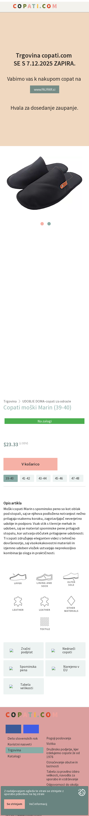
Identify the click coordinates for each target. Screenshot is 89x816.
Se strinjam (14, 804)
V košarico (31, 464)
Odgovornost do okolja (62, 784)
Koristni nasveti (20, 744)
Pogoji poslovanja (58, 738)
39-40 (10, 478)
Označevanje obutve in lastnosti (62, 764)
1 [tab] (42, 225)
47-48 (75, 478)
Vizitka (51, 744)
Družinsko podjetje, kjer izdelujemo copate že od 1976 (63, 753)
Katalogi (14, 756)
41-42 (26, 478)
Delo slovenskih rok (23, 738)
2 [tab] (49, 225)
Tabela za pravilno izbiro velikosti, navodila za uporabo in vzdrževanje (62, 775)
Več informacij (38, 804)
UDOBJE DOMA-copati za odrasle (46, 401)
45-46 (59, 478)
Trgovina (10, 401)
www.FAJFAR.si (45, 89)
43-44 (42, 478)
